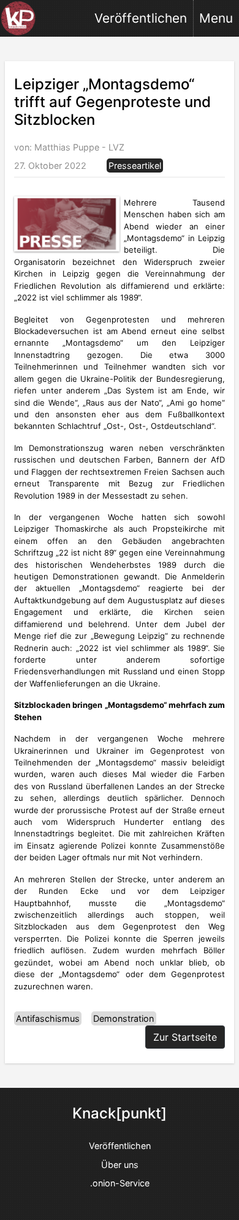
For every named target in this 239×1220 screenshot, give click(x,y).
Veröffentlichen (140, 18)
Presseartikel (134, 165)
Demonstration (123, 1018)
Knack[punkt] (119, 1113)
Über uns (119, 1164)
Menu (216, 18)
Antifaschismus (48, 1018)
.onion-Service (120, 1183)
